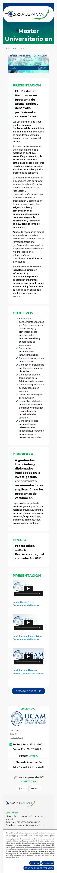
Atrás (36, 788)
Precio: (23, 755)
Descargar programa (28, 691)
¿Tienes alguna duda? (29, 777)
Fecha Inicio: (21, 744)
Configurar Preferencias (38, 868)
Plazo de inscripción (29, 762)
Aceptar (35, 863)
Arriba (23, 788)
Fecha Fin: (19, 749)
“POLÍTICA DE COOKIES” (43, 855)
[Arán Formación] (28, 13)
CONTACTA (28, 781)
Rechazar (47, 863)
